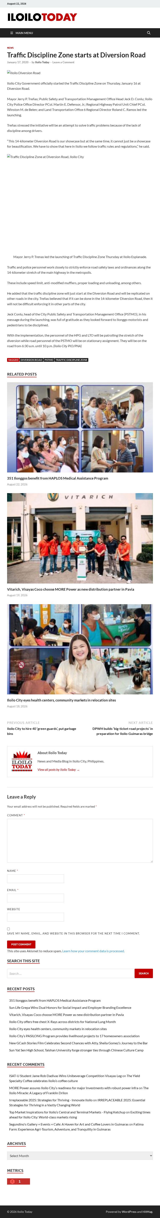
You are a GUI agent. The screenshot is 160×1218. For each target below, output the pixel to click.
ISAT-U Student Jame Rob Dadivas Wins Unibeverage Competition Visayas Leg (65, 1076)
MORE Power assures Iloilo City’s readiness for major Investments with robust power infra (73, 1088)
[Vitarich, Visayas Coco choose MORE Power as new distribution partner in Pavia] (80, 540)
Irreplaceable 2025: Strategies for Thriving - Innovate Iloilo (50, 1100)
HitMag (147, 1211)
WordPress (129, 1211)
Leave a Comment (63, 62)
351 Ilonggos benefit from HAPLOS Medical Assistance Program (57, 478)
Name (12, 870)
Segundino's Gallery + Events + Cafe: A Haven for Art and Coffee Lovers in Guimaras (69, 1124)
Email (13, 890)
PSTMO (49, 359)
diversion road (31, 359)
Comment (16, 815)
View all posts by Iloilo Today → (59, 769)
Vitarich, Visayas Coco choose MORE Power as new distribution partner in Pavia (70, 589)
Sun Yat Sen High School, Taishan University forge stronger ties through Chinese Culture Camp (76, 1050)
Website (13, 909)
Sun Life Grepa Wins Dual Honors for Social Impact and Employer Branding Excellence (70, 1007)
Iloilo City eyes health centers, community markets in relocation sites (61, 700)
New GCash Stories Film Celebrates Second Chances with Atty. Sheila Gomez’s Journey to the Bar (78, 1043)
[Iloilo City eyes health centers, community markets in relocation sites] (80, 650)
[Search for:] (80, 973)
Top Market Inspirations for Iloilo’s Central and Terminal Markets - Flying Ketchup (67, 1112)
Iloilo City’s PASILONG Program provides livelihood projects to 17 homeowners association (74, 1036)
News (10, 47)
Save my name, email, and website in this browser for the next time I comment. (73, 933)
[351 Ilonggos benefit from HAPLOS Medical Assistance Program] (80, 428)
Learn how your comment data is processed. (93, 951)
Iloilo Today (42, 62)
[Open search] (149, 33)
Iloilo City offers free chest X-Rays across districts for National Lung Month (62, 1022)
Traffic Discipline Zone (71, 359)
